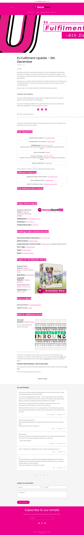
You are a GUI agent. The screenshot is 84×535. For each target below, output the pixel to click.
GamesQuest (39, 531)
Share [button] (20, 68)
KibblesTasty (48, 163)
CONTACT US (47, 359)
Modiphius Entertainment (50, 184)
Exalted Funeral (29, 322)
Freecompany (34, 241)
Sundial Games (49, 180)
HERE (62, 357)
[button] (12, 7)
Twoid (30, 308)
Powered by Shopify (47, 531)
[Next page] (47, 475)
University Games (28, 253)
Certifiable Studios (53, 176)
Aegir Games (46, 244)
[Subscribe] (52, 518)
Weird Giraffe (31, 247)
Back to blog (43, 379)
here (54, 157)
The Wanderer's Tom (34, 219)
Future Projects (24, 298)
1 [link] (36, 475)
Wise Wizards (27, 250)
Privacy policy (42, 533)
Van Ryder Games (50, 138)
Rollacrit (48, 152)
